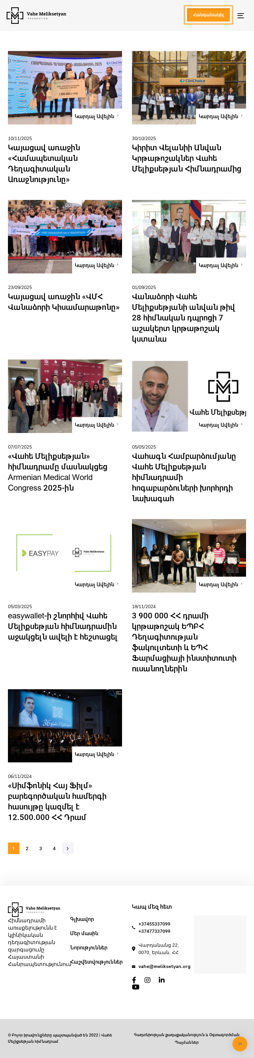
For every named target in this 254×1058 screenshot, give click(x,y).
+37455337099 (154, 924)
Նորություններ (88, 947)
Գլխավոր (82, 919)
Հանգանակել (208, 15)
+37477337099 (154, 931)
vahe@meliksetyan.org (164, 966)
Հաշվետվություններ (96, 961)
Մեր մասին (84, 933)
